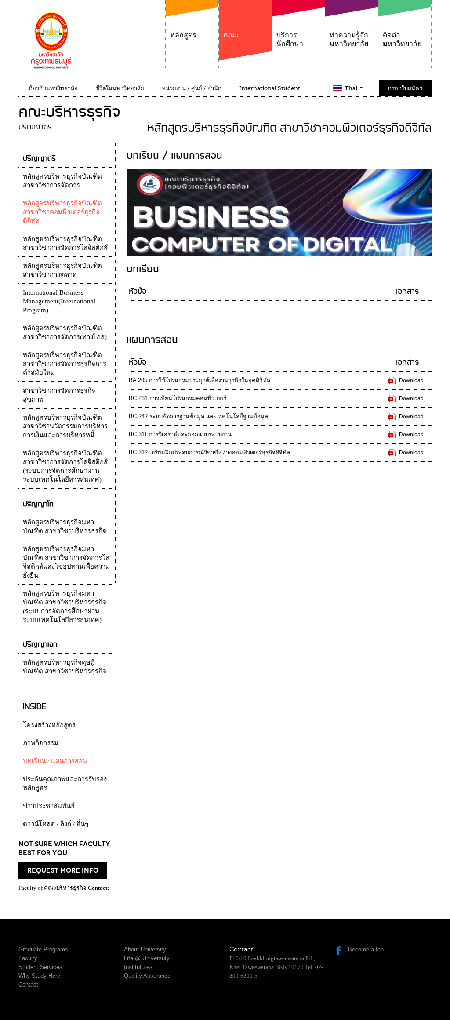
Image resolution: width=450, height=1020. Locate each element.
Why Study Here (39, 975)
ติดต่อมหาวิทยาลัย (402, 39)
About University (145, 949)
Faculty (27, 958)
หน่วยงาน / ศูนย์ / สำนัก (191, 88)
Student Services (40, 967)
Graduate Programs (43, 949)
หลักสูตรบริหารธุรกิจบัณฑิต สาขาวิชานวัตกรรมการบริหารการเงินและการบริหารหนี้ (65, 426)
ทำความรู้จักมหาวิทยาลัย (349, 39)
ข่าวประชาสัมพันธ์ (49, 805)
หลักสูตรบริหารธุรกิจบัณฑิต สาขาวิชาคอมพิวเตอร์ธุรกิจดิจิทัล (62, 212)
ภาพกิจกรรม (40, 742)
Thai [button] (352, 88)
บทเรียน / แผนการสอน (55, 760)
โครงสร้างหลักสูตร (49, 724)
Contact (28, 984)
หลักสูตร (183, 35)
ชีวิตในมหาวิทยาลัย (119, 88)
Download (411, 380)
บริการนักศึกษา (289, 39)
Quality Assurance (147, 975)
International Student (269, 88)
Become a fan (366, 949)
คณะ (231, 35)
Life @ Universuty (147, 958)
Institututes (138, 967)
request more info (62, 870)
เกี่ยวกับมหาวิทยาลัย (52, 88)
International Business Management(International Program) (59, 301)
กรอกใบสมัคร (405, 88)
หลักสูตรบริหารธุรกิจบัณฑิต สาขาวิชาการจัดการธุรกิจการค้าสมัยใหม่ (64, 363)
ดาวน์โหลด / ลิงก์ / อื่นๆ (55, 823)
